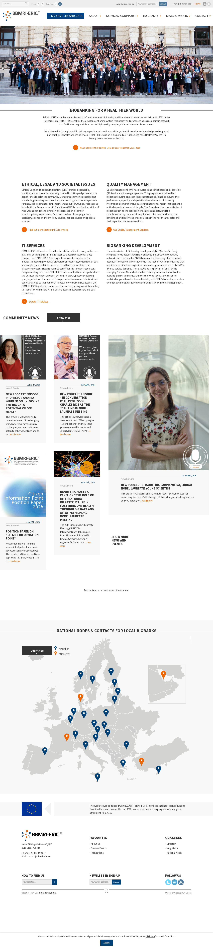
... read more (14, 434)
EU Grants (151, 16)
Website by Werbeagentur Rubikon (178, 893)
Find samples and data (65, 16)
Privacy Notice (50, 893)
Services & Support (121, 16)
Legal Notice (39, 893)
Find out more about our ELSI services (48, 229)
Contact (201, 16)
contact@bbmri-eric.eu (39, 856)
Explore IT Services (38, 301)
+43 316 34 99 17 (37, 852)
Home (198, 3)
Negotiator (172, 848)
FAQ (175, 3)
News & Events (177, 16)
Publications (97, 852)
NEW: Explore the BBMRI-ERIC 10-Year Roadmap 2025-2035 (110, 147)
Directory (171, 843)
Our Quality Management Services (130, 229)
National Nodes (175, 852)
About (94, 16)
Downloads (185, 3)
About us (95, 843)
